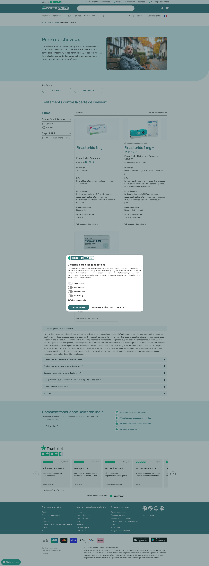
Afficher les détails (77, 300)
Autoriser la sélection (102, 307)
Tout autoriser (78, 307)
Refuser (121, 307)
